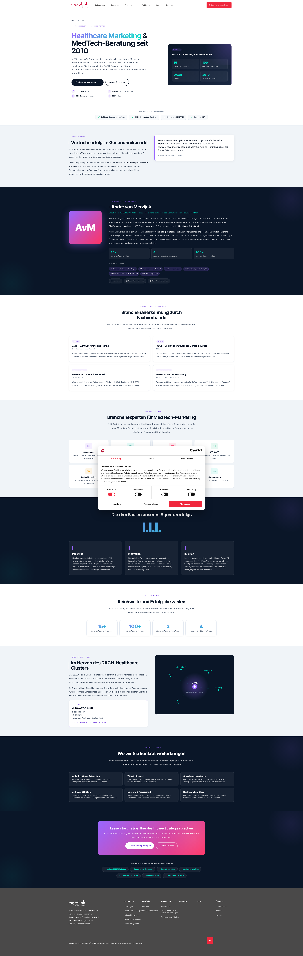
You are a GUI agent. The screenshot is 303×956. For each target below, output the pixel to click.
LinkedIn (117, 281)
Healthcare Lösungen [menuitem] (133, 911)
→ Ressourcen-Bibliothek (174, 876)
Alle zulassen (185, 504)
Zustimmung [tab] (116, 459)
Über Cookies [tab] (187, 459)
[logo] (77, 903)
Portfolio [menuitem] (146, 901)
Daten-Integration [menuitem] (131, 924)
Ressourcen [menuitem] (166, 901)
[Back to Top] (210, 940)
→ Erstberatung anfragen (140, 845)
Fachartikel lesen (166, 845)
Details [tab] (151, 459)
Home (73, 20)
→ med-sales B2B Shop (190, 869)
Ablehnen (117, 504)
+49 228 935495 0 (79, 723)
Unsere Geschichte (117, 82)
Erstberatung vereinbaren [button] (219, 5)
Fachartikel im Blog (136, 281)
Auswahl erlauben (151, 504)
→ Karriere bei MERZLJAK (128, 876)
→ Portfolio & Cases (151, 876)
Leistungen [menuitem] (129, 901)
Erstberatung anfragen (86, 82)
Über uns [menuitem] (219, 901)
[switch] (138, 494)
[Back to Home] (79, 5)
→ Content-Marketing (167, 869)
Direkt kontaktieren (160, 281)
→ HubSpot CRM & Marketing (115, 869)
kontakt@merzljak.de (97, 723)
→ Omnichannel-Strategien (142, 869)
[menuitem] (107, 5)
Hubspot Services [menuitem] (131, 915)
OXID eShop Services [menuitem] (132, 919)
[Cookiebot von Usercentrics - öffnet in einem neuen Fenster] (191, 451)
